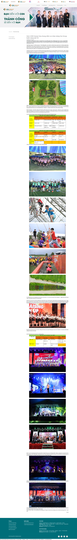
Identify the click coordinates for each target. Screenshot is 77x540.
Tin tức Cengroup (11, 36)
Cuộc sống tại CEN (52, 5)
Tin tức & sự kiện (59, 5)
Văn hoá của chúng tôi (12, 526)
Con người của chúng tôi (13, 527)
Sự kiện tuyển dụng (12, 38)
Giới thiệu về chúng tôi (12, 524)
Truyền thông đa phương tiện (28, 524)
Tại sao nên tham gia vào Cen (29, 522)
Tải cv (65, 5)
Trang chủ (39, 5)
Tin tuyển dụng (44, 5)
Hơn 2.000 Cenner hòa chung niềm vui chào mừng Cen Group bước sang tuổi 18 (47, 37)
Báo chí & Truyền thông (12, 522)
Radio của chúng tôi (12, 529)
